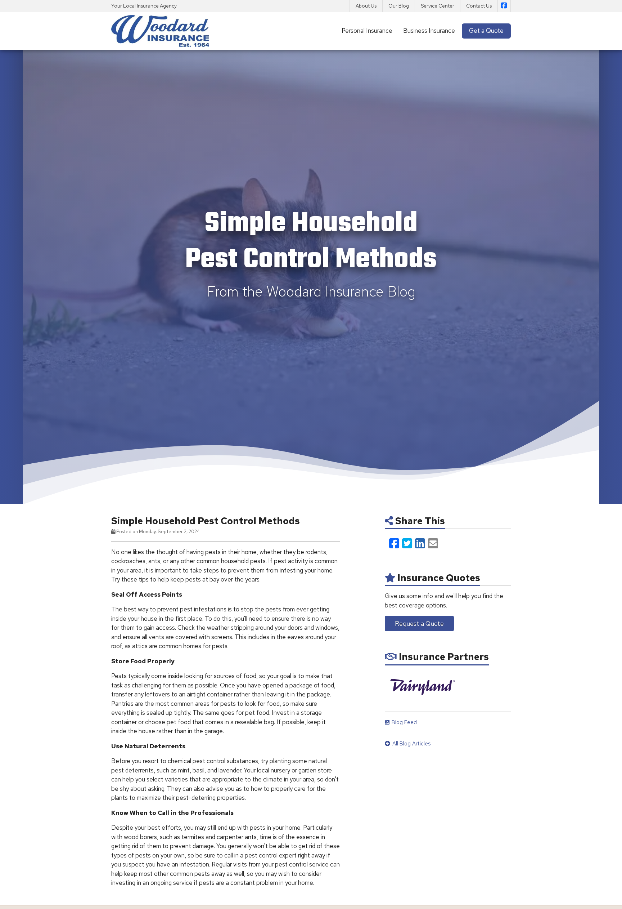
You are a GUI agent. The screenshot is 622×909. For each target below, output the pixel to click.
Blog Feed (404, 722)
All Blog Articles (411, 743)
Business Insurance (429, 31)
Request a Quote (419, 623)
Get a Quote (486, 31)
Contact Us (479, 6)
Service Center (437, 6)
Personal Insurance (367, 31)
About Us (366, 6)
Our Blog (398, 6)
